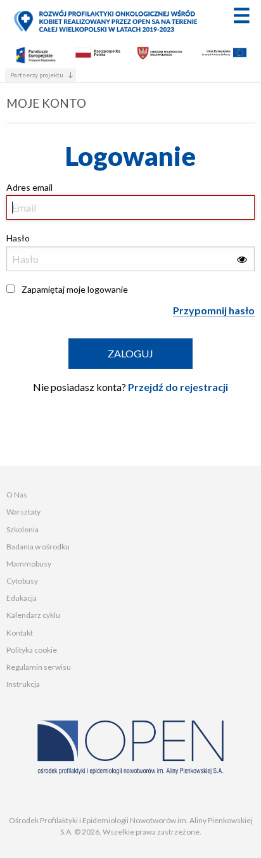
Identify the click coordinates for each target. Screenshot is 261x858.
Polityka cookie (31, 650)
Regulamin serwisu (38, 667)
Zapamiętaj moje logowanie (75, 289)
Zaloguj (130, 353)
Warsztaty (23, 511)
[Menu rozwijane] (241, 15)
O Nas (16, 494)
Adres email (29, 187)
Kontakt (19, 632)
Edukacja (21, 598)
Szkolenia (22, 529)
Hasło (18, 238)
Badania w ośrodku (38, 546)
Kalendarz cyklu (33, 615)
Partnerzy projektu (36, 75)
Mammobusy (28, 563)
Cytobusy (22, 581)
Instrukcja (23, 684)
